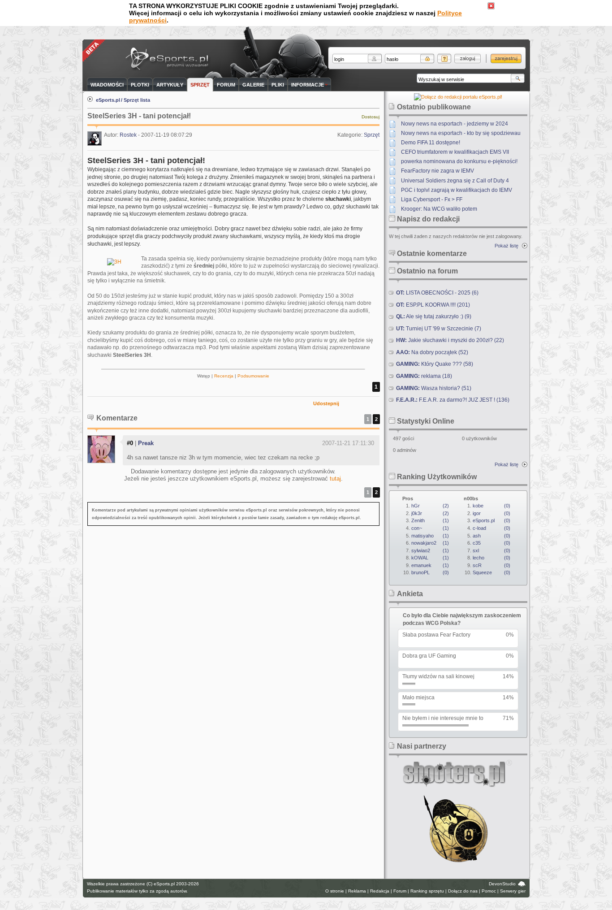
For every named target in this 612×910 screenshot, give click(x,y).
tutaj (335, 478)
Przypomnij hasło (444, 58)
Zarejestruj (506, 58)
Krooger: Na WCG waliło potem (439, 209)
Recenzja (223, 375)
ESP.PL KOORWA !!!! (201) (433, 305)
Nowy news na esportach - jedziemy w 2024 (454, 124)
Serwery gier (513, 890)
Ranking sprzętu (427, 890)
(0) (430, 572)
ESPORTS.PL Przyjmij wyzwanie (168, 59)
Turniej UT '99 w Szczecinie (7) (438, 328)
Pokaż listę (506, 245)
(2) (430, 505)
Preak (146, 443)
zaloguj (467, 58)
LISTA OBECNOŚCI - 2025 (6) (437, 293)
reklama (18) (424, 376)
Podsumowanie (253, 375)
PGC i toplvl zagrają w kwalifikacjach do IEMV (456, 190)
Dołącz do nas (463, 890)
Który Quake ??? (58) (434, 364)
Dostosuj (370, 116)
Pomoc (489, 890)
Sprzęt (371, 135)
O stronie (334, 890)
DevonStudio (502, 883)
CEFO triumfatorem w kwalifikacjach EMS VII (455, 152)
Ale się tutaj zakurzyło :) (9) (433, 316)
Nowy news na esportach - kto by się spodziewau (461, 133)
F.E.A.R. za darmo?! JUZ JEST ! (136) (452, 400)
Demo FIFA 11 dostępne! (430, 142)
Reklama (357, 890)
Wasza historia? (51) (433, 388)
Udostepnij (326, 403)
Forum (399, 890)
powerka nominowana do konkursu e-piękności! (459, 161)
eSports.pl (108, 100)
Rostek (128, 135)
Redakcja (379, 890)
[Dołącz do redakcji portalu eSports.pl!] (458, 97)
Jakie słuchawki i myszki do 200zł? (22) (450, 340)
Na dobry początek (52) (432, 352)
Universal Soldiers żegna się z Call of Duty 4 (455, 181)
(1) (430, 520)
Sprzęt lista (137, 100)
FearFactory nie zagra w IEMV (437, 171)
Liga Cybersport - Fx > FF (431, 199)
